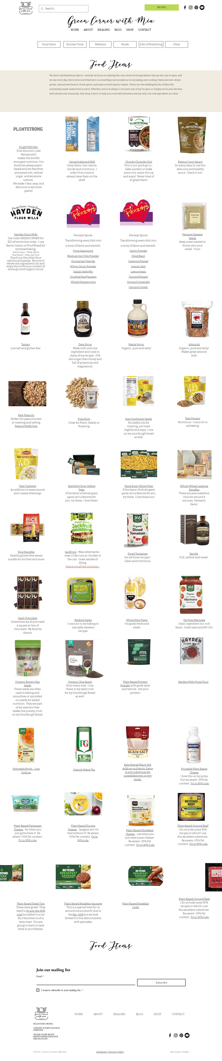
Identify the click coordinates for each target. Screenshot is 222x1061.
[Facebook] (185, 7)
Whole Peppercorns (83, 282)
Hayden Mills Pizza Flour (193, 681)
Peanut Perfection (26, 426)
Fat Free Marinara (194, 620)
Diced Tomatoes (138, 553)
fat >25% (78, 914)
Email (40, 976)
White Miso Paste (137, 620)
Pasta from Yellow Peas (138, 486)
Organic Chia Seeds (80, 681)
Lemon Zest (138, 266)
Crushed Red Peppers (83, 276)
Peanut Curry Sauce (190, 161)
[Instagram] (190, 7)
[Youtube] (202, 7)
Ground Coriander (138, 282)
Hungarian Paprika (83, 261)
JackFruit (71, 552)
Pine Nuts (84, 419)
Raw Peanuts (26, 415)
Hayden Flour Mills (26, 234)
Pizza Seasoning (83, 250)
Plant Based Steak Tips (31, 903)
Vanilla (193, 553)
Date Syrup (85, 344)
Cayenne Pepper (138, 261)
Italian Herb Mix (83, 271)
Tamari (25, 344)
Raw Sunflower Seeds (138, 419)
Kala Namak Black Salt (137, 764)
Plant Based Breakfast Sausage (83, 903)
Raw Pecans (192, 418)
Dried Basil (138, 256)
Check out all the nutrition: (82, 566)
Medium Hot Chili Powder (83, 256)
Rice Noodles (26, 552)
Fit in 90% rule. (200, 783)
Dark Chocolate (27, 618)
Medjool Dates (83, 620)
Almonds (194, 344)
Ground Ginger (138, 287)
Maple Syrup (136, 344)
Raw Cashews (27, 486)
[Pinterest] (196, 7)
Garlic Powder (138, 250)
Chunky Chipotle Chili (138, 161)
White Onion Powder (83, 266)
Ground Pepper (138, 276)
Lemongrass (138, 271)
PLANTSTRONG (28, 147)
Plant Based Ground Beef (192, 825)
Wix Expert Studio (179, 1052)
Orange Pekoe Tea (84, 769)
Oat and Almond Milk (82, 161)
